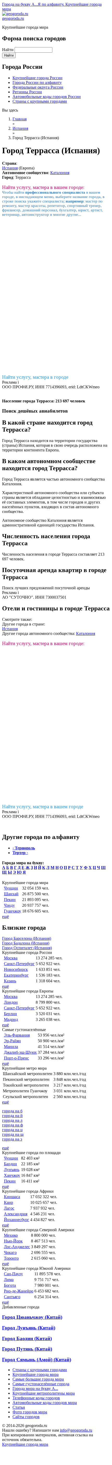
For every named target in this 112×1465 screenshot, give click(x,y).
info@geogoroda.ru (76, 1430)
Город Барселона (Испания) (26, 938)
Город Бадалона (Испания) (25, 943)
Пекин (10, 899)
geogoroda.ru (13, 18)
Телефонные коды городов (36, 1398)
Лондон (11, 1002)
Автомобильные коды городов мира (45, 1402)
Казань (10, 981)
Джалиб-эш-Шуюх (20, 1052)
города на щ (12, 1134)
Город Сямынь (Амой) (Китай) (36, 1359)
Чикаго (10, 1252)
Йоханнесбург (16, 1219)
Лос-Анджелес (17, 1247)
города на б (12, 1111)
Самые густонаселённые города (41, 1384)
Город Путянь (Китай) (27, 1349)
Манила (11, 1046)
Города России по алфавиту (37, 82)
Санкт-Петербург (19, 963)
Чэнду (9, 905)
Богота (10, 1285)
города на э (12, 1139)
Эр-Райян (12, 1041)
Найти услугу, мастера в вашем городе (42, 806)
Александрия (15, 1214)
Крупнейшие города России (38, 78)
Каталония (59, 172)
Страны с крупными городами (40, 101)
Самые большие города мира (38, 1379)
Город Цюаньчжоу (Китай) (32, 1317)
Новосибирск (16, 969)
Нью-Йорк (13, 1241)
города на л (12, 1120)
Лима (9, 1279)
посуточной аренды (72, 588)
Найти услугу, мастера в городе (35, 377)
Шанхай (11, 894)
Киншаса (12, 1196)
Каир (8, 1202)
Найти (8, 49)
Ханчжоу (12, 1175)
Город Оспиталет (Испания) (27, 948)
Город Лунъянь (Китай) (28, 1328)
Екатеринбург (16, 975)
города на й (12, 1115)
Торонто (11, 1258)
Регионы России (27, 92)
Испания (10, 168)
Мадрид (11, 1019)
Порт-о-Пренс (16, 1058)
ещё (5, 916)
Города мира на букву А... (35, 1388)
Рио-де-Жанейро (18, 1291)
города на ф (12, 1125)
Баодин (10, 1164)
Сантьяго (12, 1297)
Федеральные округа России (38, 87)
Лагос (9, 1208)
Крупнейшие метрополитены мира (44, 1393)
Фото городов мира (30, 1412)
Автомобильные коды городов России (47, 96)
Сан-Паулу (13, 1274)
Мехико (11, 1235)
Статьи (19, 1407)
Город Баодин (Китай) (27, 1338)
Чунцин (11, 888)
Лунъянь (11, 1169)
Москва (10, 958)
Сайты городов (26, 1416)
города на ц (12, 1129)
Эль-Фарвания (17, 1035)
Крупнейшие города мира (36, 1374)
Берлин (10, 1014)
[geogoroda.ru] (15, 13)
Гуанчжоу (12, 911)
